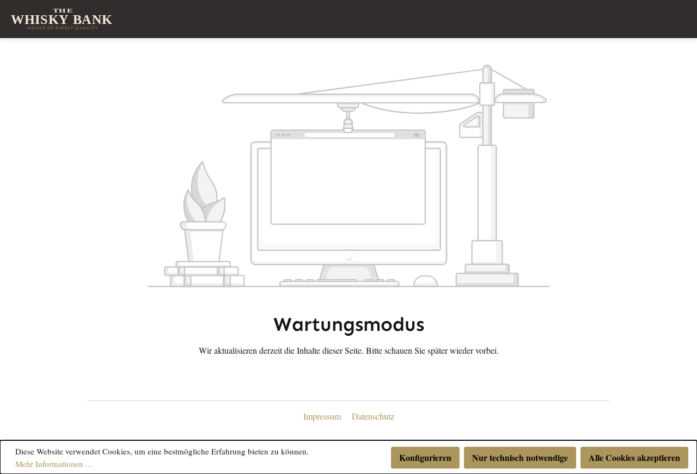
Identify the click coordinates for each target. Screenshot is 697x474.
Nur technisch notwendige (520, 457)
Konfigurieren (425, 457)
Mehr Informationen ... (53, 463)
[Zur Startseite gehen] (62, 19)
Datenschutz (373, 416)
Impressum (323, 416)
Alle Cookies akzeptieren (634, 457)
